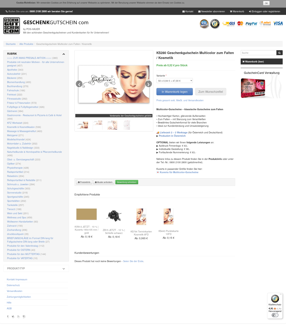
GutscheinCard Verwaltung (262, 73)
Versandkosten (14, 291)
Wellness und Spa (19, 217)
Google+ (19, 317)
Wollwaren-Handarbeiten (22, 221)
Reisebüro (15, 176)
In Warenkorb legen (175, 91)
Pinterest (24, 317)
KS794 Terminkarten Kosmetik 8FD (141, 233)
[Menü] (281, 295)
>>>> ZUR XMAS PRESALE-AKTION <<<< (32, 57)
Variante (161, 75)
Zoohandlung (17, 229)
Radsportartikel (18, 171)
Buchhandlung (17, 86)
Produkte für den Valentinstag (25, 245)
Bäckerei (15, 78)
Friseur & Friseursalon (22, 102)
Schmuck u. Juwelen (21, 184)
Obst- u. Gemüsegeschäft (23, 159)
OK (266, 3)
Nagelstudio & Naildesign (23, 147)
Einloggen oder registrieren (265, 11)
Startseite (11, 44)
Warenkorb (238, 11)
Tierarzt (14, 209)
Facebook (8, 317)
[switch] (275, 315)
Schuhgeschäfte (18, 188)
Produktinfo (85, 182)
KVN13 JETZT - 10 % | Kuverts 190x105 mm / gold (86, 229)
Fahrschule (16, 90)
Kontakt (189, 11)
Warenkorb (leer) (254, 61)
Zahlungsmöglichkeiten (19, 296)
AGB (9, 308)
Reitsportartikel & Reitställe (24, 180)
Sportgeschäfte (18, 196)
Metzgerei (15, 135)
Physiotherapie (18, 167)
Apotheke (15, 69)
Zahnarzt (15, 225)
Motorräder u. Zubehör (22, 143)
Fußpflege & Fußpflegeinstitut (26, 107)
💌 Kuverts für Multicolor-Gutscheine (177, 172)
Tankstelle (15, 205)
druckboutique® (18, 234)
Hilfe (9, 302)
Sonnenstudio (17, 192)
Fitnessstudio (17, 98)
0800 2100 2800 (38, 11)
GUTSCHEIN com (56, 22)
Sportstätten (16, 200)
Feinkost (14, 94)
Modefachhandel (19, 139)
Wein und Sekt (18, 213)
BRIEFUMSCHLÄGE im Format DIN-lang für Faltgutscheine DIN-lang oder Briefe (30, 239)
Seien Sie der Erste (133, 261)
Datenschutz (13, 285)
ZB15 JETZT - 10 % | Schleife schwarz (114, 231)
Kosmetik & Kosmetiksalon (24, 127)
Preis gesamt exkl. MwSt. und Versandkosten (180, 100)
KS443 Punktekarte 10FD (169, 232)
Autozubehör (17, 73)
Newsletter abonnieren (213, 11)
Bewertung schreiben (126, 182)
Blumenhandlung (19, 82)
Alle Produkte (26, 44)
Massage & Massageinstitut (24, 131)
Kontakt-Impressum (17, 279)
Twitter (13, 317)
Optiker (14, 163)
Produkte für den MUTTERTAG (26, 254)
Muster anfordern (105, 182)
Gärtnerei (15, 111)
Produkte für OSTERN (21, 249)
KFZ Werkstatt (17, 122)
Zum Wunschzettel (210, 91)
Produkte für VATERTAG (22, 258)
